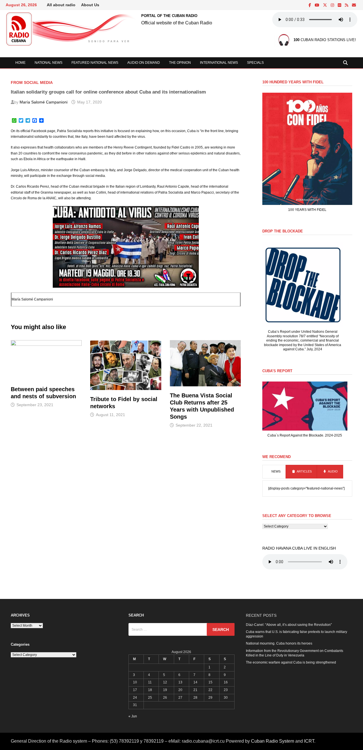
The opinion (180, 63)
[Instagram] (332, 5)
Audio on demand (143, 63)
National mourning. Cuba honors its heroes (279, 643)
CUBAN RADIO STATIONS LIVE (324, 40)
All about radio (61, 5)
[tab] (274, 471)
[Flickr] (339, 5)
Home (20, 63)
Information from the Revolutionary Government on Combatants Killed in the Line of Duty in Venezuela (294, 653)
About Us (90, 5)
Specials (255, 63)
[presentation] (274, 471)
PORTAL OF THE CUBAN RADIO (169, 16)
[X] (325, 5)
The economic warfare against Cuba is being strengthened (291, 662)
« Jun (132, 716)
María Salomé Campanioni (43, 102)
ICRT (309, 741)
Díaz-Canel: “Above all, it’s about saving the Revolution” (289, 625)
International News (219, 63)
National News (48, 63)
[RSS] (347, 5)
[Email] (354, 5)
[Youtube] (317, 5)
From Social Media (32, 82)
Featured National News (94, 63)
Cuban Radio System (272, 741)
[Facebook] (310, 5)
